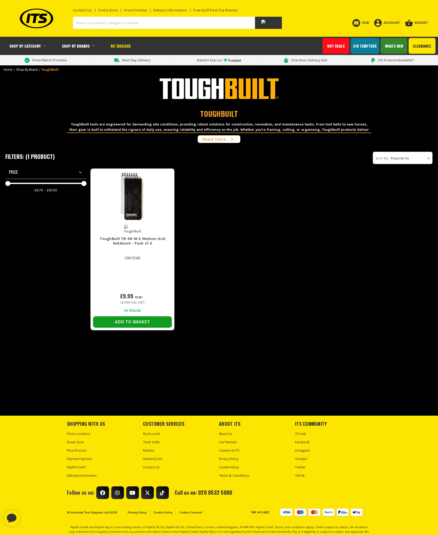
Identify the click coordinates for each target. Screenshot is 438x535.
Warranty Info (153, 459)
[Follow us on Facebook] (102, 492)
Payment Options (79, 459)
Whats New (394, 46)
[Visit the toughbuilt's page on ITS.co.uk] (132, 229)
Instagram (302, 450)
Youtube (301, 459)
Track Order (151, 442)
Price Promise (135, 10)
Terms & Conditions (234, 475)
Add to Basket (132, 322)
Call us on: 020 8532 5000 (203, 492)
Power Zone (75, 442)
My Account (151, 434)
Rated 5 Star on (209, 60)
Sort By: (382, 158)
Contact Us (82, 10)
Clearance (422, 46)
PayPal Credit (76, 467)
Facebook (302, 442)
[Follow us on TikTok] (162, 492)
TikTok (300, 475)
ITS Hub (300, 434)
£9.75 (38, 190)
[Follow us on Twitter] (147, 492)
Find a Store (108, 10)
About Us (225, 434)
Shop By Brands (76, 46)
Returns (148, 450)
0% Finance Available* (396, 60)
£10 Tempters (365, 46)
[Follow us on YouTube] (132, 492)
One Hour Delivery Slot (309, 60)
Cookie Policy (229, 467)
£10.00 (52, 190)
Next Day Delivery (136, 60)
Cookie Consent (190, 512)
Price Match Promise (49, 60)
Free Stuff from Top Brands (215, 10)
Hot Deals (336, 46)
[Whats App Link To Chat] (28, 516)
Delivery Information (170, 10)
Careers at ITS (229, 450)
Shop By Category (25, 46)
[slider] (7, 183)
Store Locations (78, 434)
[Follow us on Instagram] (117, 492)
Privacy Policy (228, 459)
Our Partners (228, 442)
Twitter (300, 467)
